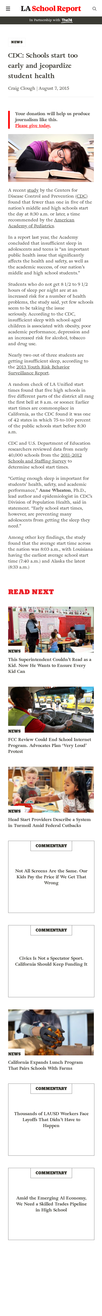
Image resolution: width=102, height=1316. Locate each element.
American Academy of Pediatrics (41, 223)
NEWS (17, 42)
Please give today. (33, 126)
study (33, 190)
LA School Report (51, 8)
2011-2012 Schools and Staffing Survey (45, 458)
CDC (81, 196)
